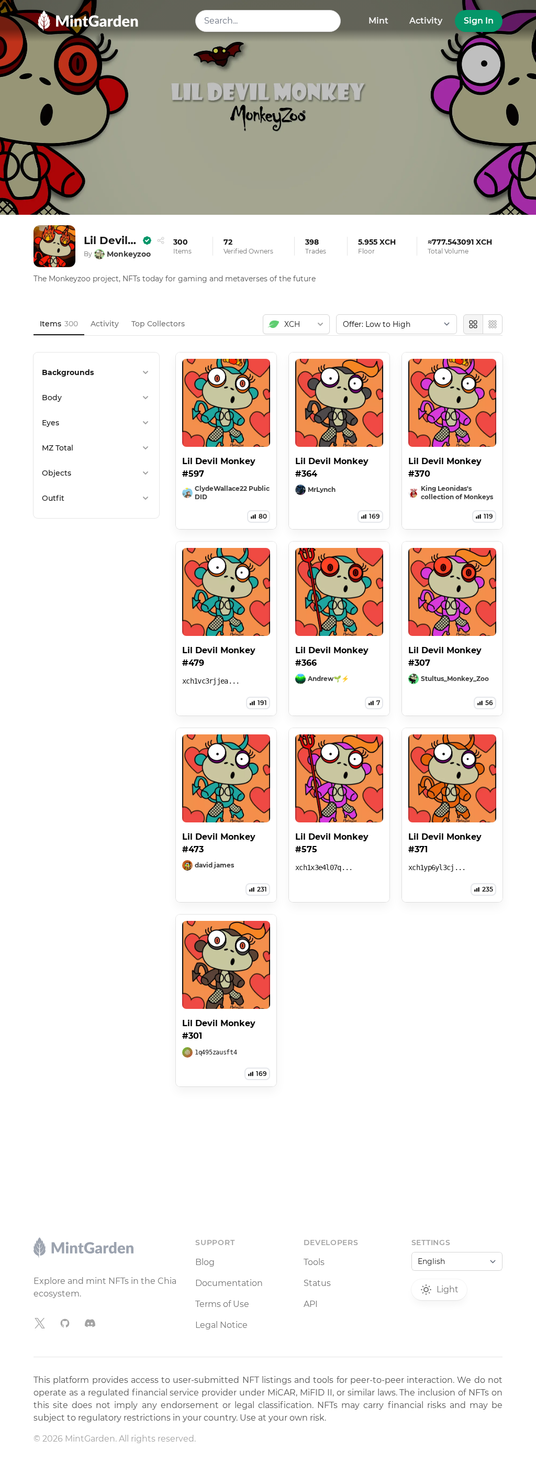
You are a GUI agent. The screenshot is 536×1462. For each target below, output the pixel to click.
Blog (205, 1262)
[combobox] (267, 21)
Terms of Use (222, 1304)
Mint (378, 21)
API (311, 1304)
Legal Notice (221, 1325)
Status (317, 1283)
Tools (314, 1262)
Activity (425, 21)
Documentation (229, 1283)
